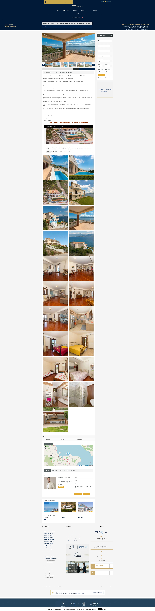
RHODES (100, 15)
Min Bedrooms (100, 59)
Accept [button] (100, 609)
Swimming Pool (80, 439)
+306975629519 (67, 477)
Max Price (107, 64)
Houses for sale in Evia (49, 577)
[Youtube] (105, 1)
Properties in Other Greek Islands (50, 558)
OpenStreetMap (86, 465)
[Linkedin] (109, 1)
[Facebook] (102, 1)
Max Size (108, 69)
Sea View (62, 439)
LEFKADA (79, 15)
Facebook (55, 470)
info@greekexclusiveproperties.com (102, 556)
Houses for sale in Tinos (49, 569)
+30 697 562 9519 (102, 552)
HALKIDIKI (69, 15)
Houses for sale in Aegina (49, 575)
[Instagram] (110, 1)
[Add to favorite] (44, 35)
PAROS (91, 15)
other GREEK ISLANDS (75, 17)
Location (99, 43)
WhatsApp (68, 470)
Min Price (99, 64)
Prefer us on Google (97, 592)
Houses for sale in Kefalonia (50, 560)
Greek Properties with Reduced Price (74, 538)
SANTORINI (47, 15)
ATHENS (59, 15)
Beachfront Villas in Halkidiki (49, 531)
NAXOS (95, 15)
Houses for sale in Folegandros (50, 571)
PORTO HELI (106, 15)
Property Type (84, 10)
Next (92, 47)
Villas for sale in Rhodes (48, 554)
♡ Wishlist (94, 10)
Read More (104, 609)
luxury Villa (59, 76)
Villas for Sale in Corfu (48, 543)
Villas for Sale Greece (72, 531)
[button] (68, 454)
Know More (61, 486)
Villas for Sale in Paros (48, 535)
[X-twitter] (103, 1)
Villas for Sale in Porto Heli (49, 539)
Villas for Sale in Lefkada (49, 537)
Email (74, 470)
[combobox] (105, 46)
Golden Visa (66, 10)
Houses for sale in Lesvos (49, 562)
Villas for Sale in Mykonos (49, 541)
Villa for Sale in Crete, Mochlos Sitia (85, 514)
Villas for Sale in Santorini (49, 545)
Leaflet (81, 465)
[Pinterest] (107, 1)
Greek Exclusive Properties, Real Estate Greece (77, 7)
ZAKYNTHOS (85, 15)
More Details (46, 517)
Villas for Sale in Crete (48, 547)
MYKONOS (53, 15)
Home (58, 10)
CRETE (63, 15)
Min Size (100, 69)
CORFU (74, 15)
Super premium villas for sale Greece (74, 536)
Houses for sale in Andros (49, 573)
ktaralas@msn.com (102, 560)
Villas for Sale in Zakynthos (49, 549)
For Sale (75, 10)
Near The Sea (47, 439)
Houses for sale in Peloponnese (50, 564)
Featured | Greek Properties (73, 540)
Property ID (100, 38)
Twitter (61, 470)
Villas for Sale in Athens (48, 533)
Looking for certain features (103, 77)
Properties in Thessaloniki (49, 556)
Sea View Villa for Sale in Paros (67, 514)
